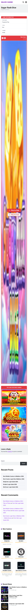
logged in (10, 451)
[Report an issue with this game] (3, 38)
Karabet (21, 541)
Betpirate (7, 541)
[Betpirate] (7, 539)
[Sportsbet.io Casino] (21, 568)
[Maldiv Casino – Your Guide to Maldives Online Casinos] (7, 2)
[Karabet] (21, 539)
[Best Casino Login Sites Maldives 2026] (4, 601)
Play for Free (15, 214)
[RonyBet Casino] (7, 568)
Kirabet (7, 557)
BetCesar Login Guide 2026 (10, 487)
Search (3, 461)
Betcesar (21, 557)
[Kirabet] (7, 555)
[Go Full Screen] (5, 38)
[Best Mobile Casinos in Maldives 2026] (4, 593)
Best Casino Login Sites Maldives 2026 (13, 479)
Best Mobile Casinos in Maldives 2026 (13, 476)
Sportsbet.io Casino (21, 570)
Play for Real (15, 210)
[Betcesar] (21, 555)
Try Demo (14, 397)
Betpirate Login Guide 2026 (10, 481)
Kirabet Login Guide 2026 (10, 484)
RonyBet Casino (7, 570)
